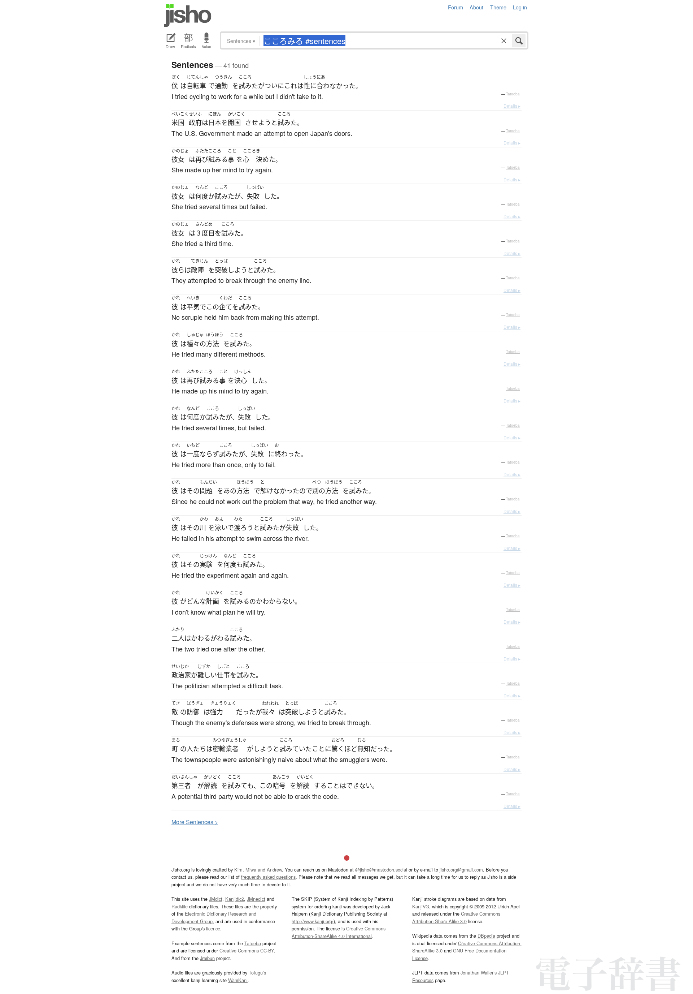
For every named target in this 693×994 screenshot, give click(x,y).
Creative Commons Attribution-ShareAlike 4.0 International (338, 932)
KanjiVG (420, 906)
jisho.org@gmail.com (461, 869)
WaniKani (238, 980)
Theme (498, 7)
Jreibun (207, 958)
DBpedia (486, 935)
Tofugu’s (257, 972)
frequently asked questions (268, 876)
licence (213, 928)
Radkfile (179, 906)
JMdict (215, 898)
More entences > (194, 822)
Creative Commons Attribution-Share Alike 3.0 (456, 917)
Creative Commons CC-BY (246, 950)
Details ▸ (512, 106)
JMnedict (256, 898)
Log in (520, 7)
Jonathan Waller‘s (479, 972)
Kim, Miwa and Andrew (258, 869)
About (476, 7)
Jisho (188, 15)
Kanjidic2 (234, 898)
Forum (455, 7)
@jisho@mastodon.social (381, 869)
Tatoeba (513, 93)
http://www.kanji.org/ (313, 921)
